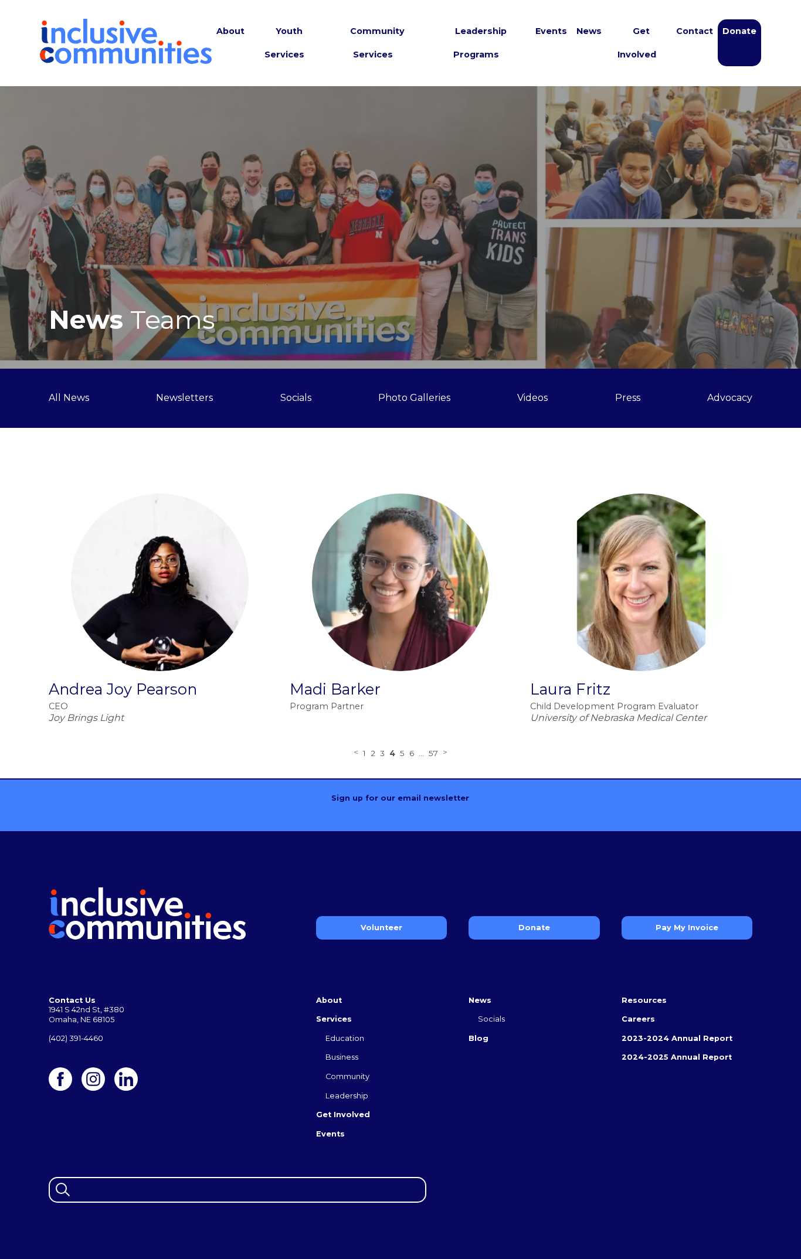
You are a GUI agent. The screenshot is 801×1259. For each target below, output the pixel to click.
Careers (638, 1019)
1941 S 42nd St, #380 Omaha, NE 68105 (86, 1014)
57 (433, 753)
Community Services (377, 43)
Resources (644, 1000)
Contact (694, 31)
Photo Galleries (414, 397)
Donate (739, 31)
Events (551, 31)
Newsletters (184, 397)
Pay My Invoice (687, 927)
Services (334, 1019)
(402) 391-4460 (76, 1038)
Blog (478, 1038)
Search (61, 1188)
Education (344, 1038)
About (230, 31)
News (589, 31)
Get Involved (636, 43)
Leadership (346, 1095)
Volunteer (381, 927)
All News (69, 397)
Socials (295, 397)
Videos (532, 397)
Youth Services (284, 43)
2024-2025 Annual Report (677, 1057)
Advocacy (729, 397)
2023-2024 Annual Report (677, 1038)
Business (341, 1057)
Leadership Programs (480, 43)
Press (627, 397)
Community (347, 1076)
